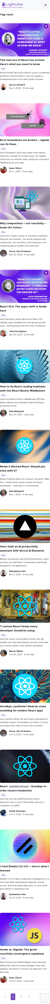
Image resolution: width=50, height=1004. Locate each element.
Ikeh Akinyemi (16, 411)
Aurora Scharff (17, 84)
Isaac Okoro (15, 168)
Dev (3, 69)
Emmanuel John (17, 571)
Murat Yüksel (16, 651)
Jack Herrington (17, 331)
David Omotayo (17, 811)
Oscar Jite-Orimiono (20, 251)
